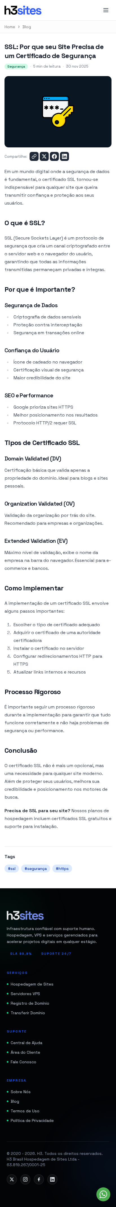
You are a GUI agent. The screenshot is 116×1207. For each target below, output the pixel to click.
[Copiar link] (34, 156)
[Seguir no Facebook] (39, 1179)
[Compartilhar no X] (44, 156)
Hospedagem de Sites (32, 984)
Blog (27, 26)
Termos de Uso (25, 1110)
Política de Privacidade (32, 1120)
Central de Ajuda (26, 1042)
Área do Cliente (25, 1052)
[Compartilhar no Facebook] (54, 156)
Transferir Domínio (28, 1012)
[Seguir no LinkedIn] (52, 1179)
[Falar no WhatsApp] (103, 1194)
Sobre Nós (21, 1091)
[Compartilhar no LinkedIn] (64, 156)
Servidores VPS (25, 993)
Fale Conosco (23, 1061)
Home (10, 26)
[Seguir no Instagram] (25, 1179)
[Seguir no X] (12, 1179)
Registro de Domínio (30, 1003)
